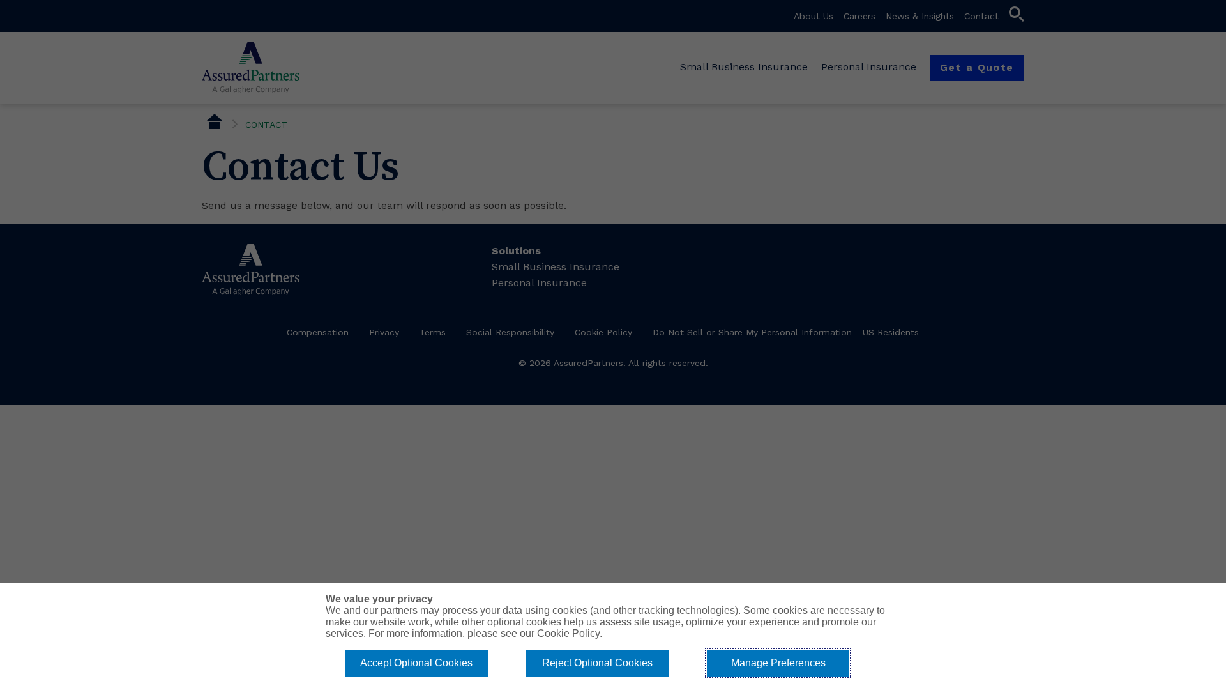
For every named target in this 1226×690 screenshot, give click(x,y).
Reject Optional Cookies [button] (597, 662)
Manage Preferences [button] (778, 662)
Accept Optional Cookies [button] (416, 662)
